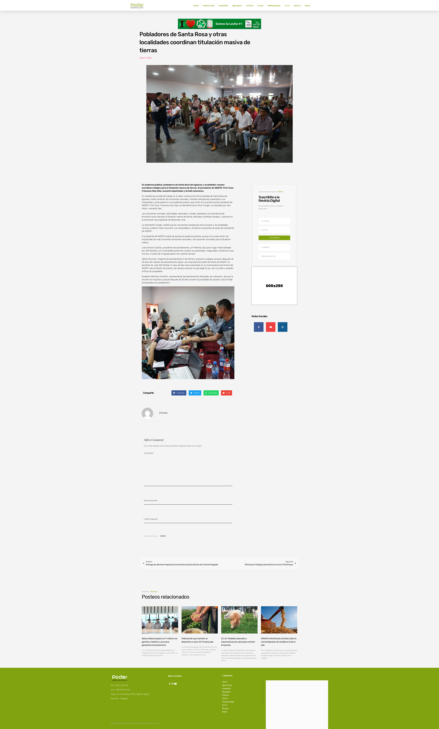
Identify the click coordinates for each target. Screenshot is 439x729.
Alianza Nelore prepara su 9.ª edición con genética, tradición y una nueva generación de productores (159, 641)
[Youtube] (175, 684)
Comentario (149, 453)
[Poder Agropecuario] (138, 5)
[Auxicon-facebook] (170, 684)
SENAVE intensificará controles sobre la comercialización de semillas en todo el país (278, 641)
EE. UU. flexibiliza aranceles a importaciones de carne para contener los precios (238, 641)
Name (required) (151, 500)
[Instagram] (172, 684)
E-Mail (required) (151, 519)
